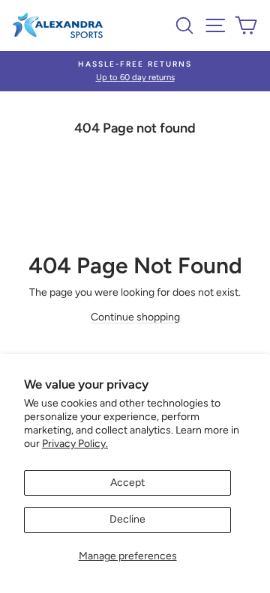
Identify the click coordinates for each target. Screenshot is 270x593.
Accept (127, 482)
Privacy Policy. (75, 443)
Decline (128, 519)
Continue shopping (135, 317)
